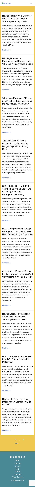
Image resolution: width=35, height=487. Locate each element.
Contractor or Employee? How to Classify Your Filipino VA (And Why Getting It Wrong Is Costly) (17, 274)
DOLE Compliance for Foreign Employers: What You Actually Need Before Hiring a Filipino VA (17, 232)
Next (17, 443)
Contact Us (17, 474)
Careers (17, 471)
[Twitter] (13, 457)
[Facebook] (11, 457)
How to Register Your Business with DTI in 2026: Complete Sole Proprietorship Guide (17, 19)
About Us (17, 463)
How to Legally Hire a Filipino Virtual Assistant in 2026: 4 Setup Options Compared (16, 317)
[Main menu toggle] (31, 3)
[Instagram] (16, 457)
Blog (17, 469)
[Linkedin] (19, 457)
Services (17, 466)
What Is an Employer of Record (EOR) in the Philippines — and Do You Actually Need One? (17, 101)
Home (17, 460)
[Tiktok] (24, 457)
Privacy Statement (17, 477)
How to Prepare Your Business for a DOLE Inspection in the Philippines (16, 359)
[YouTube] (21, 457)
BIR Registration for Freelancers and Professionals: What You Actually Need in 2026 (17, 61)
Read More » (6, 50)
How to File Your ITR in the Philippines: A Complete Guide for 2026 (16, 402)
